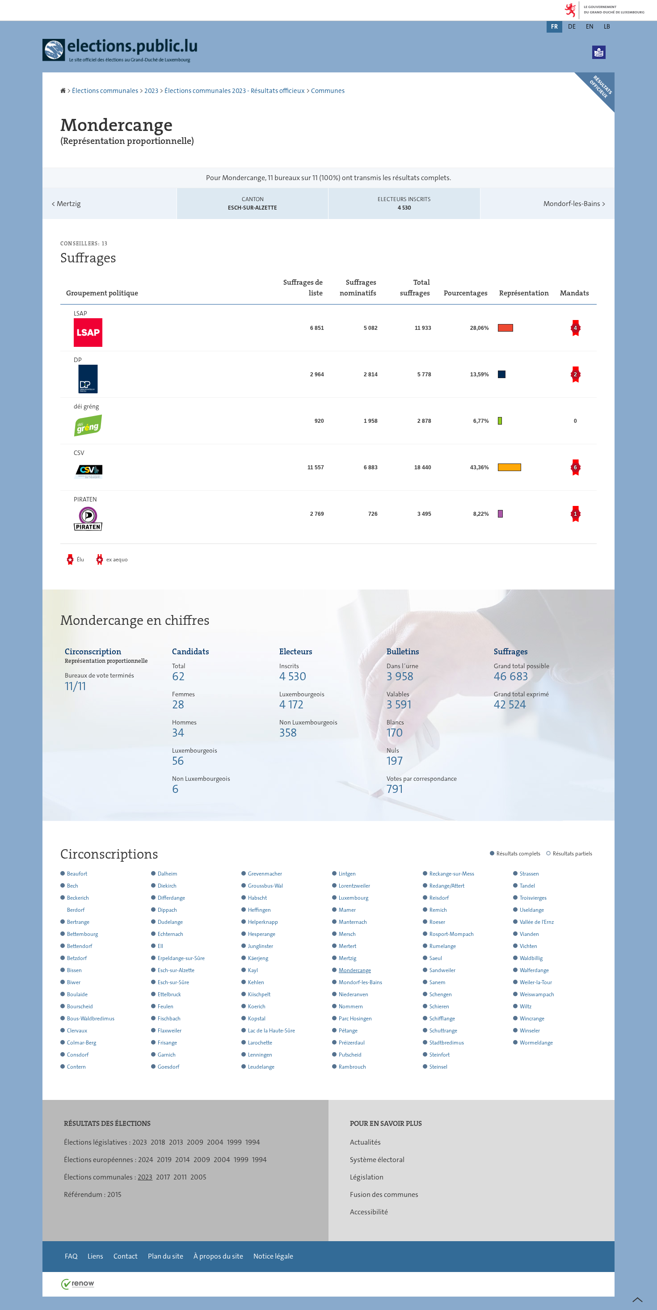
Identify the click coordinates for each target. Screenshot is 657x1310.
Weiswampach (537, 994)
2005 (198, 1177)
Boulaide (77, 994)
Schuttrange (443, 1030)
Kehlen (256, 982)
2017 (163, 1177)
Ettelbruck (169, 994)
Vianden (529, 934)
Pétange (348, 1030)
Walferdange (534, 970)
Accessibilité (369, 1212)
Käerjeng (258, 958)
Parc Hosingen (355, 1018)
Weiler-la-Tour (536, 982)
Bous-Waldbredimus (90, 1018)
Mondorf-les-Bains (574, 203)
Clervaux (77, 1030)
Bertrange (78, 922)
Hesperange (261, 934)
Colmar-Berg (81, 1042)
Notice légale (273, 1256)
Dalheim (167, 873)
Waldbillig (531, 958)
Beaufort (77, 873)
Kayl (253, 970)
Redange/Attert (447, 885)
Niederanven (353, 994)
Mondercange (355, 970)
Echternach (170, 934)
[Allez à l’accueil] (63, 90)
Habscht (257, 897)
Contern (76, 1066)
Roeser (437, 922)
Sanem (438, 982)
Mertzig (66, 203)
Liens (95, 1256)
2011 (180, 1177)
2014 (182, 1159)
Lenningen (260, 1054)
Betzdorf (77, 958)
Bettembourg (82, 934)
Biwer (73, 982)
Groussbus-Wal (265, 885)
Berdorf (75, 910)
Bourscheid (80, 1006)
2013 (176, 1142)
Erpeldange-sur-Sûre (181, 958)
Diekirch (167, 885)
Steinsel (438, 1066)
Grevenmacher (265, 873)
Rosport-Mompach (452, 934)
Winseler (530, 1030)
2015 (114, 1194)
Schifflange (442, 1018)
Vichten (528, 946)
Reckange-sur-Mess (452, 873)
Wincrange (532, 1018)
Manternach (353, 922)
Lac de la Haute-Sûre (271, 1030)
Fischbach (169, 1018)
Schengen (441, 994)
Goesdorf (168, 1066)
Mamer (347, 910)
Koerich (256, 1006)
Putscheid (350, 1054)
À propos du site (218, 1256)
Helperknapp (263, 922)
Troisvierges (533, 897)
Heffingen (259, 910)
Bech (72, 885)
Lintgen (347, 873)
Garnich (167, 1054)
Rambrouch (352, 1066)
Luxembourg (353, 897)
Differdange (171, 897)
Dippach (167, 910)
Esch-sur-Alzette (176, 970)
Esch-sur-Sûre (173, 982)
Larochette (260, 1042)
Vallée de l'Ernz (537, 922)
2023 (151, 90)
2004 (215, 1142)
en (590, 26)
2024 (145, 1159)
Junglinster (260, 946)
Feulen (165, 1006)
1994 (252, 1142)
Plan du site (165, 1256)
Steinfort (440, 1054)
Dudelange (170, 922)
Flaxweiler (169, 1030)
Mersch (347, 934)
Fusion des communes (384, 1194)
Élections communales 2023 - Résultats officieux (234, 90)
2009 (195, 1142)
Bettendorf (79, 946)
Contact (126, 1256)
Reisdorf (439, 897)
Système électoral (377, 1159)
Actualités (365, 1142)
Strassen (529, 873)
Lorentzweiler (354, 885)
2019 (164, 1159)
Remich (438, 910)
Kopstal (256, 1018)
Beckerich (78, 897)
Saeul (436, 958)
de (572, 26)
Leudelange (261, 1066)
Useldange (532, 910)
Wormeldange (536, 1042)
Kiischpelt (259, 994)
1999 (234, 1142)
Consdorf (77, 1054)
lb (607, 26)
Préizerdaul (352, 1042)
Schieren (439, 1006)
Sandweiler (442, 970)
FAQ (71, 1256)
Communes (328, 90)
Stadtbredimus (447, 1042)
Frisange (167, 1042)
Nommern (351, 1006)
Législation (366, 1177)
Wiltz (525, 1006)
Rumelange (443, 946)
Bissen (74, 970)
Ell (160, 946)
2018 (158, 1142)
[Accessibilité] (599, 52)
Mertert (347, 946)
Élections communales (105, 90)
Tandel (527, 885)
